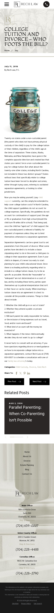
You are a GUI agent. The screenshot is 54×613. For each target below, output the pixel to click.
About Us (27, 456)
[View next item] (27, 437)
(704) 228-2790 (27, 573)
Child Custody (22, 367)
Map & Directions (27, 520)
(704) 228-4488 (27, 549)
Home (27, 452)
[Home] (26, 4)
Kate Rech (41, 367)
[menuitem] (15, 603)
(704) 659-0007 (27, 525)
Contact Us (27, 474)
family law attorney (16, 361)
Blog (27, 469)
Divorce (32, 367)
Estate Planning (27, 465)
